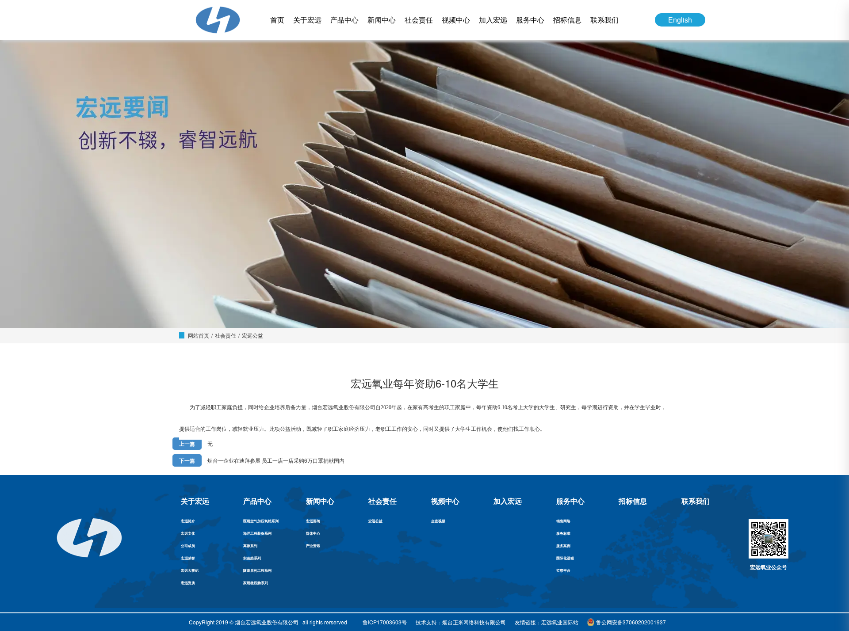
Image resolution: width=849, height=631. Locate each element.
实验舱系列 (252, 557)
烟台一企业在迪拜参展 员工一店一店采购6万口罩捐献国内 (275, 460)
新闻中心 (381, 20)
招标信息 (567, 20)
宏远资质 (188, 582)
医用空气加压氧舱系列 (261, 520)
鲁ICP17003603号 (385, 622)
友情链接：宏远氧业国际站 (546, 622)
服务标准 (563, 533)
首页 (277, 20)
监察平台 (563, 570)
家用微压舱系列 (255, 582)
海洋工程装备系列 (257, 533)
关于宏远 (307, 20)
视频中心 (456, 20)
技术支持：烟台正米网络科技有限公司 (461, 622)
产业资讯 (313, 545)
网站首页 (198, 335)
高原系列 (250, 545)
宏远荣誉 (188, 557)
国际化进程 (565, 557)
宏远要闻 (313, 520)
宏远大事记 (190, 570)
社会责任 (419, 20)
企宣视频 (438, 520)
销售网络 (563, 520)
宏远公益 (252, 335)
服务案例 (563, 545)
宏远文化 (188, 533)
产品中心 (344, 20)
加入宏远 (493, 20)
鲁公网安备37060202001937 (631, 622)
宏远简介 (188, 520)
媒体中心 (313, 533)
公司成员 (188, 545)
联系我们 (604, 20)
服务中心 (530, 20)
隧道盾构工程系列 (257, 570)
